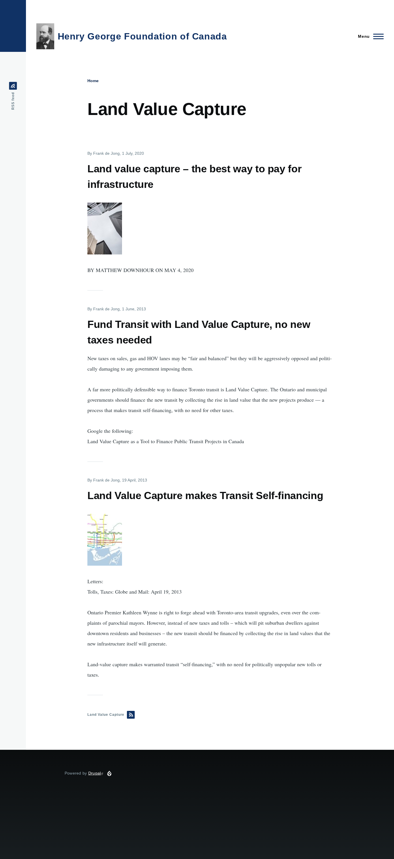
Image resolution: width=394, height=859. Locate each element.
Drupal (94, 773)
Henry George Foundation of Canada (142, 36)
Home (93, 80)
